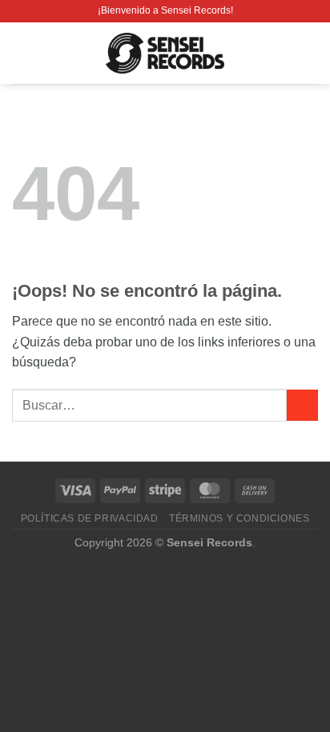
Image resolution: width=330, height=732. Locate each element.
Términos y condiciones (239, 518)
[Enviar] (302, 405)
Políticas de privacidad (90, 518)
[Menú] (21, 53)
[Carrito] (310, 53)
